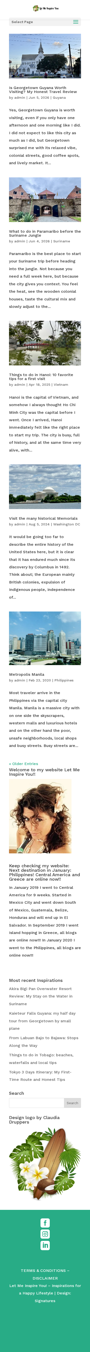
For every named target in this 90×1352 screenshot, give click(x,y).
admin (19, 97)
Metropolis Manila (26, 674)
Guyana (59, 97)
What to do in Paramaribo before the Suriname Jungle (45, 233)
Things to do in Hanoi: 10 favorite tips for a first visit (41, 376)
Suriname (61, 241)
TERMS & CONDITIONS (43, 1270)
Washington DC (66, 524)
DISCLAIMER (45, 1278)
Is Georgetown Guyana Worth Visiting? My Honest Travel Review (43, 89)
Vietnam (61, 384)
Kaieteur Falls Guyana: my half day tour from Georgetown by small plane (42, 1021)
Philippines (64, 680)
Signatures (45, 1300)
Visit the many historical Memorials (43, 518)
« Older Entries (23, 763)
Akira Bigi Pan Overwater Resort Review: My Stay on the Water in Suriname (40, 996)
